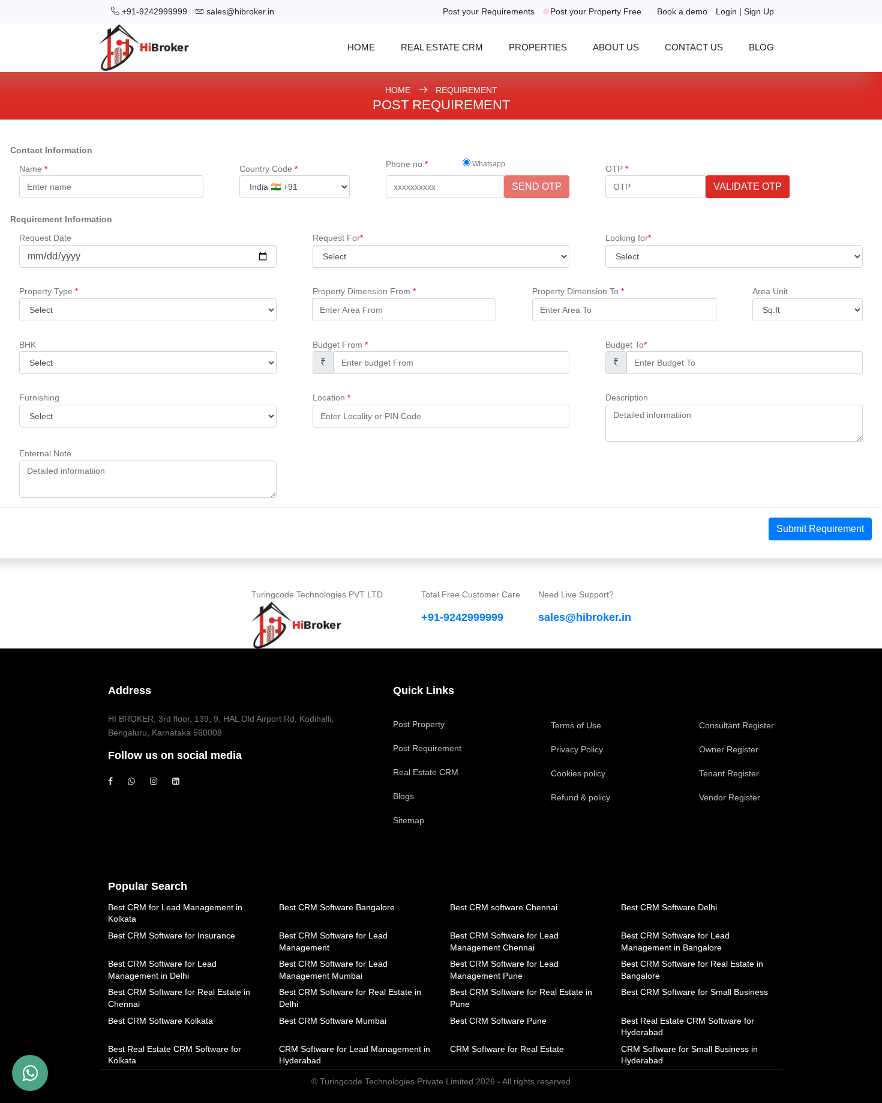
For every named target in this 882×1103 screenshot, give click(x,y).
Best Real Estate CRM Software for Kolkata (174, 1055)
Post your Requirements (489, 11)
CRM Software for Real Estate (507, 1049)
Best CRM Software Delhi (669, 907)
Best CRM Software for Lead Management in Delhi (162, 970)
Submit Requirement (820, 529)
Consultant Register (736, 725)
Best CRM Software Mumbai (332, 1021)
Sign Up (759, 11)
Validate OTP (747, 186)
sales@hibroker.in (240, 11)
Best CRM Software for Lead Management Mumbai (333, 970)
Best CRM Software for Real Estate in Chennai (179, 998)
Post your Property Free (595, 11)
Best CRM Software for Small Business (694, 992)
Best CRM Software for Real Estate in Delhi (350, 998)
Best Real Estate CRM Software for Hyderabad (687, 1027)
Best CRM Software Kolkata (160, 1021)
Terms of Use (576, 725)
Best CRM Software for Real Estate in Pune (521, 998)
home (361, 47)
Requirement (466, 90)
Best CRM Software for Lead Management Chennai (504, 941)
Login (726, 11)
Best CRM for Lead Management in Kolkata (175, 913)
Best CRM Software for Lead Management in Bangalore (675, 941)
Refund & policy (580, 797)
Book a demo (682, 11)
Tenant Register (729, 773)
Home (399, 90)
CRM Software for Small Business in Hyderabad (689, 1055)
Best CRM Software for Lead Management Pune (504, 970)
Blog (761, 47)
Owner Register (728, 749)
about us (616, 47)
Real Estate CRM (442, 47)
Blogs (403, 796)
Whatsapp (487, 164)
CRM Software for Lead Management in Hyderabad (354, 1055)
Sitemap (408, 820)
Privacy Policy (577, 749)
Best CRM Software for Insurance (171, 935)
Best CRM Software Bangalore (337, 907)
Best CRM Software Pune (498, 1021)
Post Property (419, 724)
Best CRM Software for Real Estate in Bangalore (692, 970)
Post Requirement (427, 748)
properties (538, 47)
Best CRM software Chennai (503, 907)
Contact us (694, 47)
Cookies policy (578, 773)
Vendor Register (729, 797)
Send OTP (537, 186)
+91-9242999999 (154, 11)
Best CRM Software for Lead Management (333, 941)
